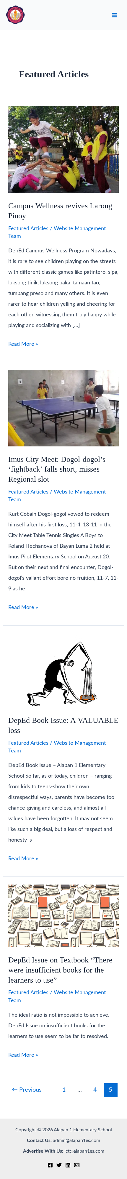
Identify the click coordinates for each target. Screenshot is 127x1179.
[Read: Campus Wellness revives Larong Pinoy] (63, 149)
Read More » (23, 345)
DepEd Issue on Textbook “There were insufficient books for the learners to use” (60, 970)
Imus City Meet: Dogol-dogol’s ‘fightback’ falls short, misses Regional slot (56, 469)
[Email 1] (76, 1165)
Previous (27, 1090)
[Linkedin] (68, 1165)
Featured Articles (28, 228)
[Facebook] (50, 1165)
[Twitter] (59, 1165)
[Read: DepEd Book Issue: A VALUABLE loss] (63, 670)
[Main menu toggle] (114, 15)
